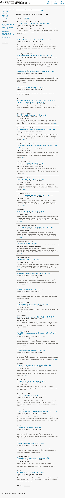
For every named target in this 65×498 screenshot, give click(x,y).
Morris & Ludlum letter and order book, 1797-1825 (34, 39)
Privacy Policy (5, 494)
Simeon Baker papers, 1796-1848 (28, 259)
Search (42, 10)
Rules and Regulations (14, 494)
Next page (26, 18)
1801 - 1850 (5, 18)
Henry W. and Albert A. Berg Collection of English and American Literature (8, 29)
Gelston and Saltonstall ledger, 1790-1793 (31, 88)
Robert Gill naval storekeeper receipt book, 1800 (33, 458)
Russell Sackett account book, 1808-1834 (31, 351)
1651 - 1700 (5, 13)
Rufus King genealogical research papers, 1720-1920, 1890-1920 (37, 334)
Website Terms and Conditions (36, 494)
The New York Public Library (8, 493)
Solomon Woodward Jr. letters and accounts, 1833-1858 (36, 72)
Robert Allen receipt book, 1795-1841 (29, 427)
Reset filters (4, 42)
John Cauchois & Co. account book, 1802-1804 (32, 115)
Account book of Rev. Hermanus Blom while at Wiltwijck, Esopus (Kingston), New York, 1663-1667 (36, 101)
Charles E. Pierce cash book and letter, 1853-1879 (33, 23)
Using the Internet (24, 494)
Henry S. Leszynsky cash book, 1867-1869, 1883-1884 (35, 195)
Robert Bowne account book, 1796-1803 (30, 444)
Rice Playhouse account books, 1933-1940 (31, 381)
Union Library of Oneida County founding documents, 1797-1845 (37, 146)
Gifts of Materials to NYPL (49, 494)
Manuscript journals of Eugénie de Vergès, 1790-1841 (35, 55)
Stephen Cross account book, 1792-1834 (30, 290)
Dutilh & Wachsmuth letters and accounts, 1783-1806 (35, 227)
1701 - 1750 (5, 15)
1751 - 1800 (5, 17)
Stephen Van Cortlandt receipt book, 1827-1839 (33, 304)
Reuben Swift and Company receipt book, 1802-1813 (34, 365)
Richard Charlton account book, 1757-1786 (31, 395)
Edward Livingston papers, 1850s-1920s (30, 163)
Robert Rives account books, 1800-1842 (30, 472)
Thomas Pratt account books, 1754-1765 (30, 211)
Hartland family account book (27, 243)
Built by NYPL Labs (21, 493)
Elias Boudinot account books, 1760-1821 (31, 179)
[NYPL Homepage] (1, 2)
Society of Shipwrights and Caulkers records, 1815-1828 (36, 129)
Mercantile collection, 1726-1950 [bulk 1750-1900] (34, 274)
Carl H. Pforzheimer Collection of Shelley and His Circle (8, 35)
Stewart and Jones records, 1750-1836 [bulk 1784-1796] (36, 317)
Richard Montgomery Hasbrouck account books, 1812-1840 (37, 411)
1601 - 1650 (5, 11)
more (24, 33)
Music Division (5, 31)
